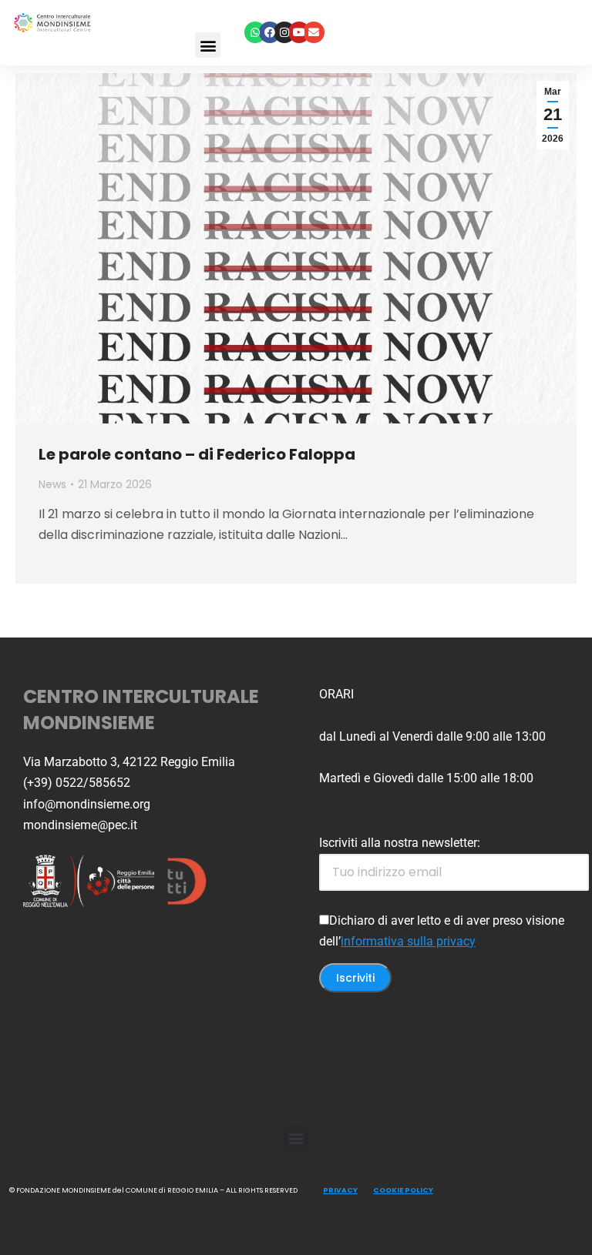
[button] (207, 45)
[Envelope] (314, 32)
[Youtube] (299, 32)
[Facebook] (270, 32)
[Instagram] (284, 32)
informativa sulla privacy (408, 941)
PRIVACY (340, 1190)
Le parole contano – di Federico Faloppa (197, 454)
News (52, 484)
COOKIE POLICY (403, 1190)
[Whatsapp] (255, 32)
